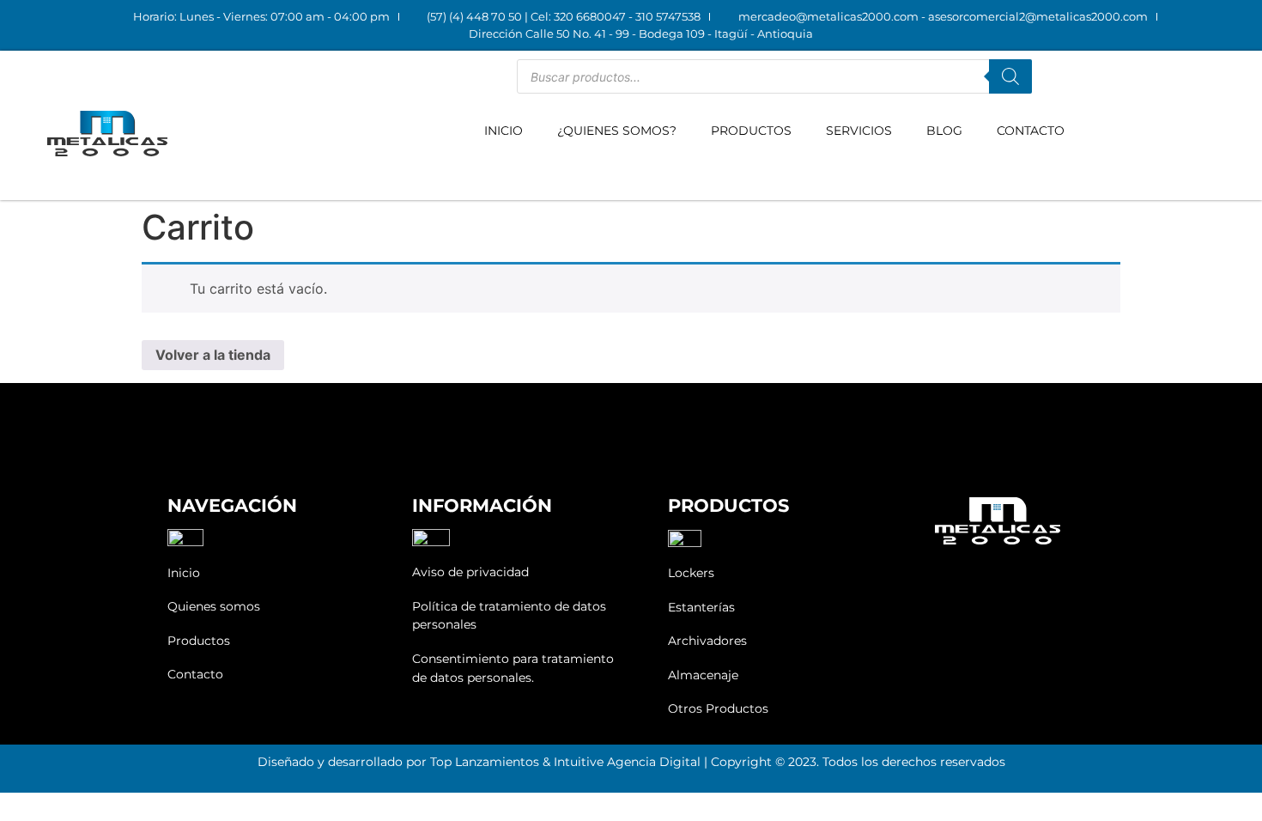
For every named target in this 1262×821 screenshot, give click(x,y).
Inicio (503, 130)
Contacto (1031, 130)
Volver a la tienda (212, 354)
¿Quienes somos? (617, 130)
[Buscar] (1010, 76)
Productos (751, 130)
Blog (944, 130)
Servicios (859, 130)
